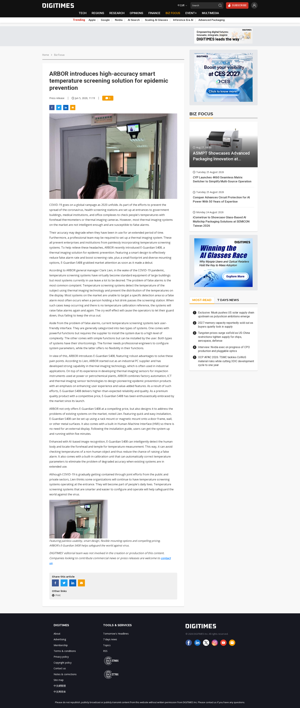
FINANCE (154, 13)
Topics (107, 645)
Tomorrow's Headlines (116, 633)
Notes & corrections (65, 674)
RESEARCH (116, 13)
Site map (59, 680)
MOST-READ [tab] (201, 300)
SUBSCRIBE (239, 5)
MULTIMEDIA (210, 13)
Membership (61, 645)
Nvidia (119, 20)
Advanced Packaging (211, 20)
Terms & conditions (65, 651)
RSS (105, 651)
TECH (82, 13)
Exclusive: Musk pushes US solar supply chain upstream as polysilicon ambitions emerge (226, 314)
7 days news (110, 639)
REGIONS (98, 13)
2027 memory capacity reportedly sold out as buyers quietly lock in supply (225, 324)
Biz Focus (59, 54)
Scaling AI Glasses (156, 20)
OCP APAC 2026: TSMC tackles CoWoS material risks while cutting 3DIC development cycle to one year (226, 361)
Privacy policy (61, 656)
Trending (79, 20)
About (57, 633)
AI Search (134, 20)
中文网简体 (60, 691)
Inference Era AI (183, 20)
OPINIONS (136, 13)
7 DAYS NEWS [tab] (228, 300)
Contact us (60, 668)
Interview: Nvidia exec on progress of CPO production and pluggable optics (224, 349)
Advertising (60, 639)
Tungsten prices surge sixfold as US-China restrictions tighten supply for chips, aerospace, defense (224, 336)
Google (105, 20)
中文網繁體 (60, 685)
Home (45, 54)
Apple (92, 20)
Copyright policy (63, 662)
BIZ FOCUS (173, 13)
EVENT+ (191, 13)
